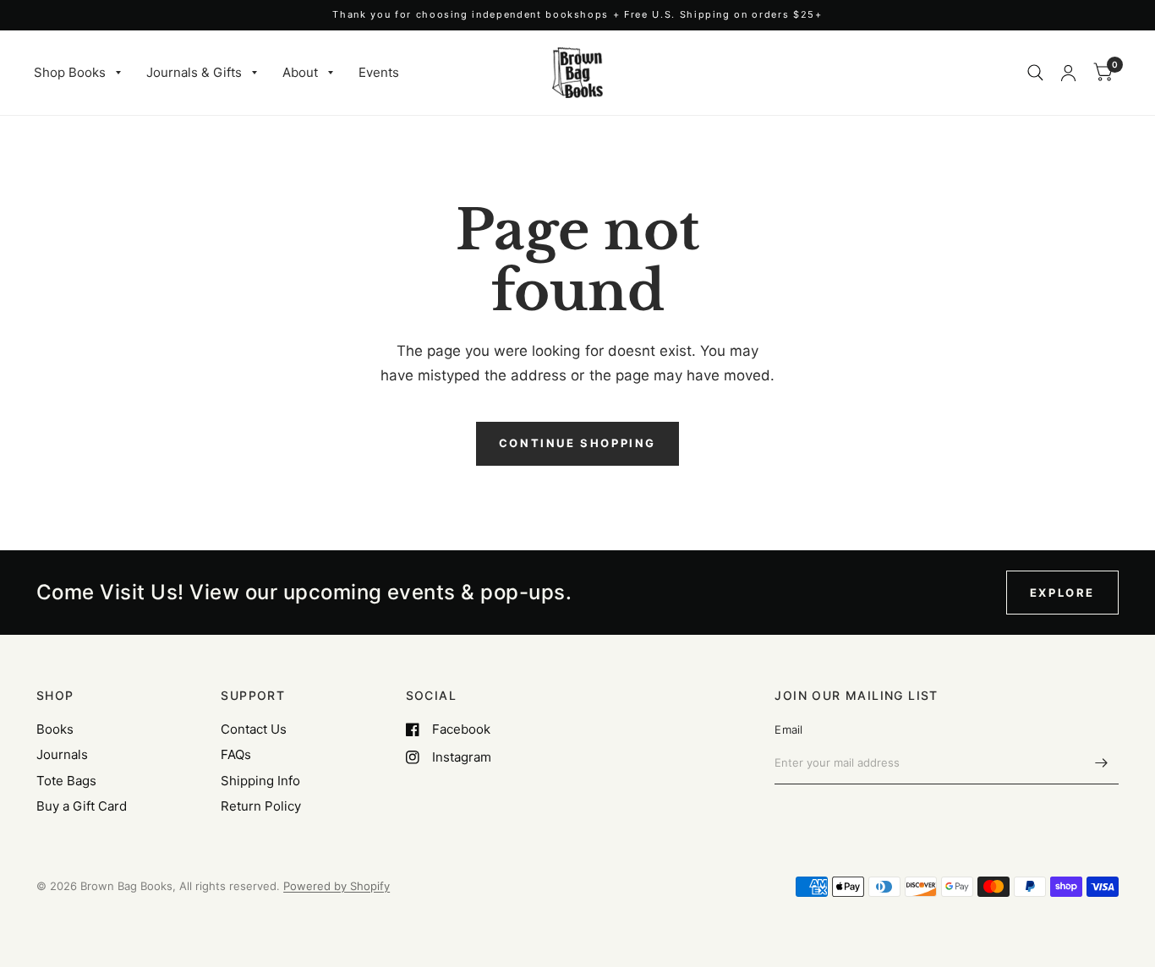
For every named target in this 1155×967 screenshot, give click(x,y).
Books (55, 729)
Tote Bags (66, 781)
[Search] (1035, 72)
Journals (62, 754)
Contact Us (254, 729)
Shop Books (70, 72)
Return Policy (261, 806)
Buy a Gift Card (81, 806)
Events (379, 72)
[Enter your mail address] (1102, 762)
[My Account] (1068, 72)
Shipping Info (260, 781)
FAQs (236, 754)
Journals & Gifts (194, 72)
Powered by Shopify (336, 886)
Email (788, 729)
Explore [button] (1062, 592)
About (300, 72)
